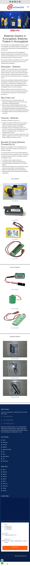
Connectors (5, 461)
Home (3, 469)
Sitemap (4, 490)
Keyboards (4, 442)
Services (4, 474)
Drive (3, 454)
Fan (3, 458)
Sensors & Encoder (6, 449)
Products (4, 476)
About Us (4, 472)
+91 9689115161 (8, 526)
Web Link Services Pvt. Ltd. (21, 556)
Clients (4, 481)
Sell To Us (4, 483)
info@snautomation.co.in (10, 535)
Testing (4, 488)
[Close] (7, 564)
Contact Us (5, 486)
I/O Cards (4, 444)
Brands (4, 479)
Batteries (4, 447)
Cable (3, 440)
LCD (3, 451)
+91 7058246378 (8, 529)
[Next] (4, 564)
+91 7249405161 (8, 527)
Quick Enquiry (15, 547)
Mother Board (5, 456)
